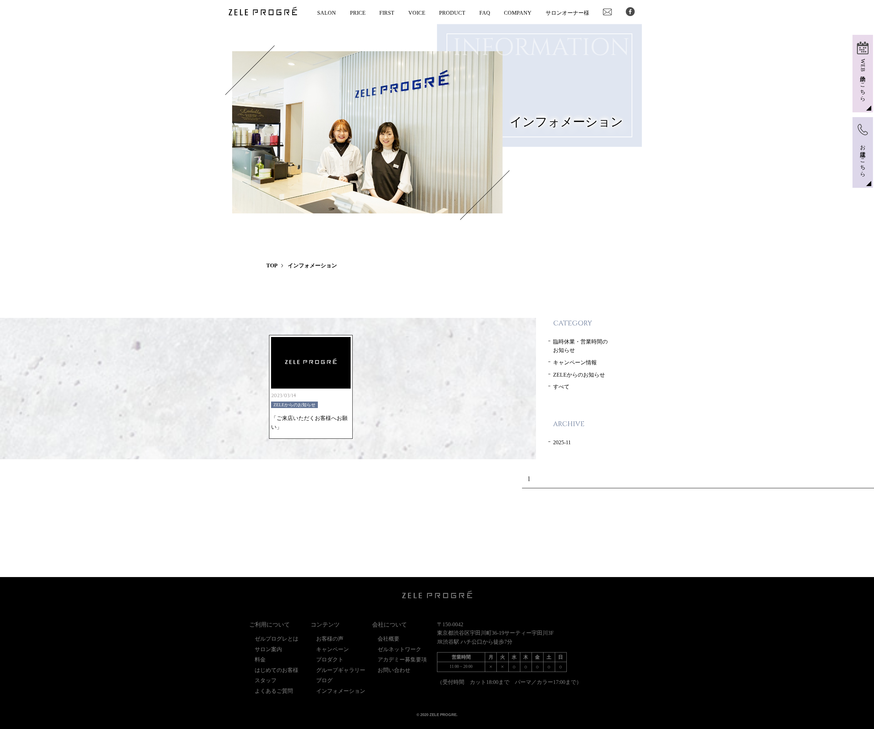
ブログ (327, 680)
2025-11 (562, 442)
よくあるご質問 (274, 691)
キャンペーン (332, 649)
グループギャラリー (340, 670)
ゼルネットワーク (399, 649)
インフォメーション (340, 691)
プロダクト (329, 659)
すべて (561, 387)
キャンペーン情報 (575, 362)
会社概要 (388, 639)
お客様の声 (329, 639)
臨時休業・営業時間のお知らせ (580, 346)
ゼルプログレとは (276, 639)
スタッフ (266, 680)
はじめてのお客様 (276, 670)
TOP (272, 265)
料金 (260, 659)
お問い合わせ (394, 670)
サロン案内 (271, 649)
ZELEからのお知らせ (579, 375)
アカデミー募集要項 (402, 659)
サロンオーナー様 (567, 13)
